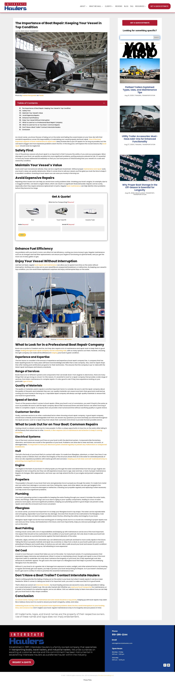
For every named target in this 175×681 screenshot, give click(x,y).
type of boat (27, 381)
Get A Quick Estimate (159, 6)
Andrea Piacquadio (29, 95)
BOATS (138, 193)
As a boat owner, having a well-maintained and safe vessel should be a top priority (46, 600)
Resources (139, 6)
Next (22, 235)
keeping (55, 353)
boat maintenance (74, 186)
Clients (108, 6)
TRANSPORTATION (148, 95)
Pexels (41, 95)
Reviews (118, 6)
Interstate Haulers (42, 585)
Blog (126, 6)
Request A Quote (21, 662)
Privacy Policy (88, 680)
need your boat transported (81, 587)
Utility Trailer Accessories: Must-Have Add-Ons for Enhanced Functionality (140, 139)
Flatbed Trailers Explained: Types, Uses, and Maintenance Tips (140, 90)
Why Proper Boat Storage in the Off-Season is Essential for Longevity (139, 187)
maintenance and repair (93, 169)
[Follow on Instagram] (168, 665)
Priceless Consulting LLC (106, 675)
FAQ (131, 6)
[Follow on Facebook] (164, 665)
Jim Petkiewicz (60, 339)
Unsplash (69, 339)
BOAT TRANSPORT (31, 31)
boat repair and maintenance (46, 265)
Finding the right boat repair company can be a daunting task (43, 351)
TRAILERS (138, 95)
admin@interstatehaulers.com (122, 643)
